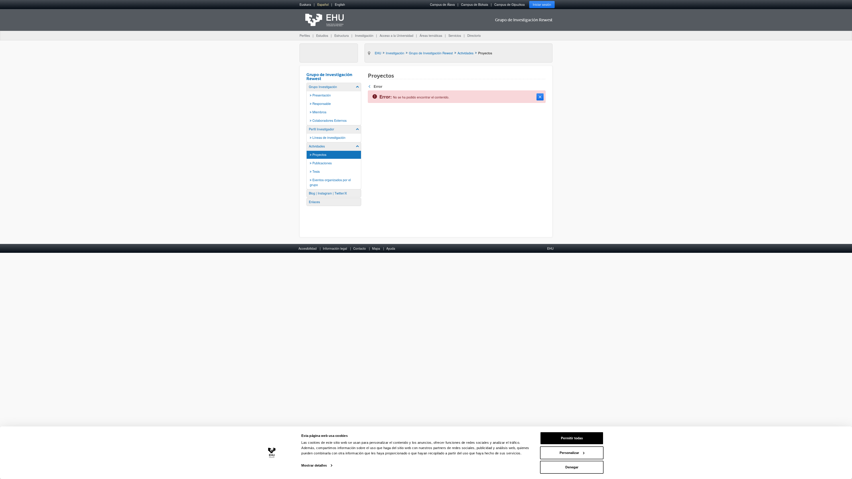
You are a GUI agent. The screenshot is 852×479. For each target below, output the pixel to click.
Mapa (376, 248)
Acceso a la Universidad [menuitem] (396, 35)
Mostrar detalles (314, 465)
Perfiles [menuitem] (305, 35)
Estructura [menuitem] (341, 35)
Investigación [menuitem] (364, 35)
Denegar (571, 467)
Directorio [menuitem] (474, 35)
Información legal (335, 248)
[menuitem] (305, 4)
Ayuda (390, 248)
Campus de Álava (442, 4)
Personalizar (569, 453)
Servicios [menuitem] (454, 35)
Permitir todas (572, 438)
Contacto (359, 248)
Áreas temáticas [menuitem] (431, 35)
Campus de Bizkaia (474, 4)
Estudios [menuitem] (322, 35)
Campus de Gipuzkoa (509, 4)
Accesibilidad (307, 248)
